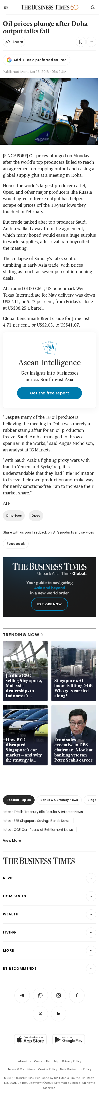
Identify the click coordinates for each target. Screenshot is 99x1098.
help (56, 1061)
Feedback (16, 543)
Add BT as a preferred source (40, 59)
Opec (35, 515)
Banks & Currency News (59, 800)
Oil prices (14, 515)
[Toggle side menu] (6, 7)
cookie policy (47, 1069)
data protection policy (75, 1069)
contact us (42, 1061)
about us (24, 1061)
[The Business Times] (45, 7)
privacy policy (71, 1061)
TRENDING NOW (21, 635)
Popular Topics (19, 800)
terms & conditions (21, 1069)
